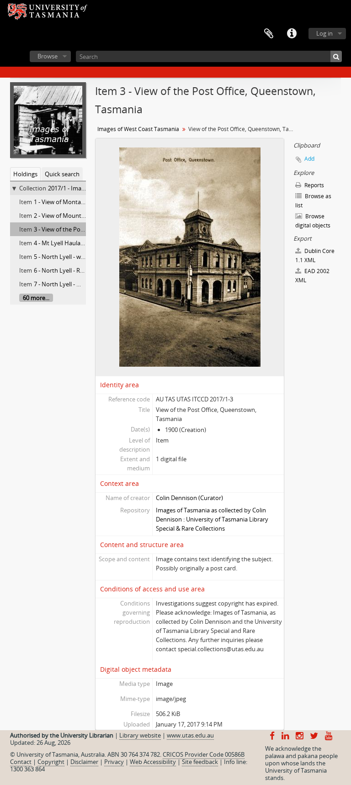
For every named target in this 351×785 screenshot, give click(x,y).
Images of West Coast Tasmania (138, 129)
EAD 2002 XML (312, 275)
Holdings (25, 174)
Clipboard (268, 33)
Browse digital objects (312, 220)
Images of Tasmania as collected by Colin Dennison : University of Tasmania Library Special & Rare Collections (212, 519)
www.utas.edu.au (190, 735)
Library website (140, 735)
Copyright (50, 762)
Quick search (62, 174)
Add (309, 159)
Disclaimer (84, 762)
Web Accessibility (153, 762)
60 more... (36, 298)
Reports (313, 185)
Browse (47, 56)
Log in (324, 33)
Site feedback (200, 762)
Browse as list (313, 200)
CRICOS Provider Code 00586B (204, 754)
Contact (21, 762)
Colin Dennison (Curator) (189, 498)
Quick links (291, 33)
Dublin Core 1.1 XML (315, 255)
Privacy (114, 762)
